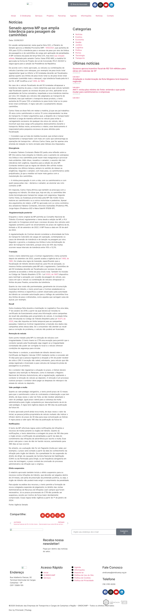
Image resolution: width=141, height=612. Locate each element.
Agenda (73, 16)
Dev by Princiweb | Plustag (20, 610)
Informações (86, 16)
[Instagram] (100, 5)
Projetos (50, 16)
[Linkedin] (111, 5)
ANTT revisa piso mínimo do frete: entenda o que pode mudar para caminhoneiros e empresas (99, 90)
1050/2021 (49, 48)
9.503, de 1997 (51, 274)
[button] (42, 515)
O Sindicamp (25, 16)
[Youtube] (106, 5)
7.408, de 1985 (38, 81)
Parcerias (62, 16)
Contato (110, 16)
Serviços (38, 16)
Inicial (13, 16)
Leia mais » (76, 77)
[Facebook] (95, 5)
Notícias (99, 16)
